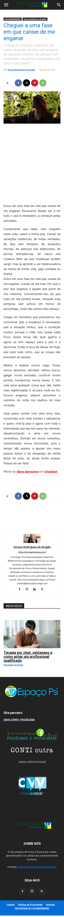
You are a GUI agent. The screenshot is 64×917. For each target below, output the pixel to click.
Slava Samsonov (28, 471)
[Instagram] (28, 589)
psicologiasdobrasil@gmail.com (37, 867)
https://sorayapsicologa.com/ (32, 552)
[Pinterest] (34, 82)
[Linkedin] (36, 589)
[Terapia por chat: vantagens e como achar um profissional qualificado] (32, 621)
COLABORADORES (13, 19)
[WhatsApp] (42, 82)
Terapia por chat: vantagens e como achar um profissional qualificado (28, 656)
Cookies (11, 904)
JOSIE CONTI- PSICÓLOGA (19, 719)
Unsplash (50, 471)
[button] (6, 5)
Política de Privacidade (30, 904)
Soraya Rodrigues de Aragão (21, 69)
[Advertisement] (32, 162)
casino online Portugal (32, 761)
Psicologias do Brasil (13, 664)
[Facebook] (18, 82)
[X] (26, 82)
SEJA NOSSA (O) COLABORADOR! (32, 908)
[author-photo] (32, 541)
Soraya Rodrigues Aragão (35, 19)
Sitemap (50, 904)
